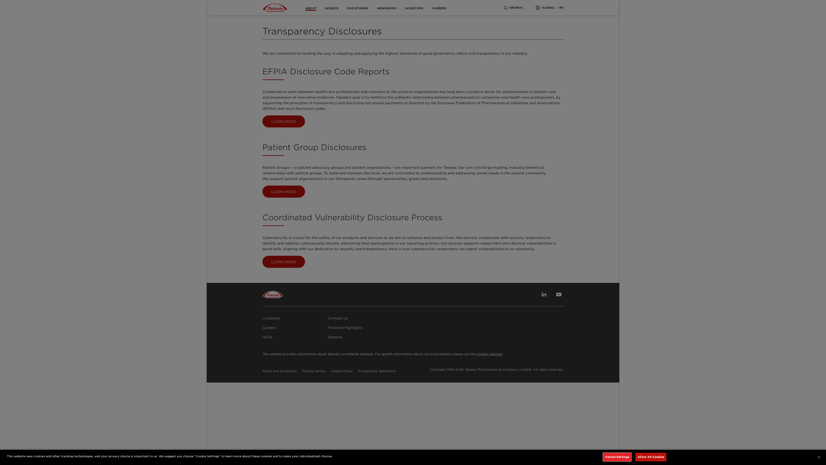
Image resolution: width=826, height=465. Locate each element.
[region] (413, 457)
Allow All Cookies (651, 457)
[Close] (819, 457)
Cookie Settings (617, 457)
